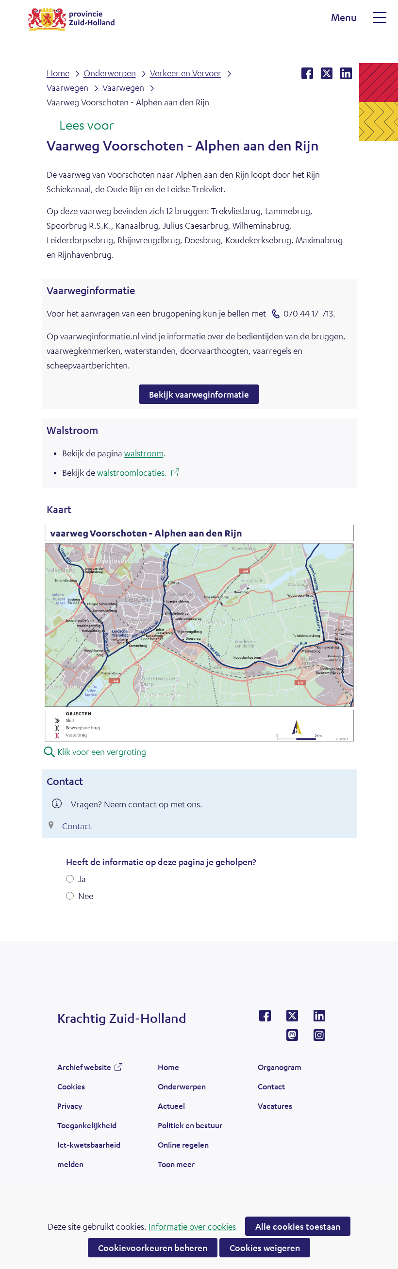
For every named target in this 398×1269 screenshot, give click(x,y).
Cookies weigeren (265, 1247)
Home (168, 1066)
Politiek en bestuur (190, 1125)
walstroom (144, 453)
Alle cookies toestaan (297, 1226)
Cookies (71, 1086)
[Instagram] (319, 1038)
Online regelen (183, 1144)
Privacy (69, 1105)
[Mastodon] (292, 1038)
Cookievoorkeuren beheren (152, 1247)
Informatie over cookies (192, 1226)
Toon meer (176, 1166)
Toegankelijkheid (86, 1125)
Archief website (84, 1069)
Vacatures (275, 1105)
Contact (77, 825)
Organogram (279, 1066)
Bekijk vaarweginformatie (204, 396)
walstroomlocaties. (135, 474)
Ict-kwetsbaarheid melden (88, 1154)
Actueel (171, 1105)
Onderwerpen (182, 1086)
